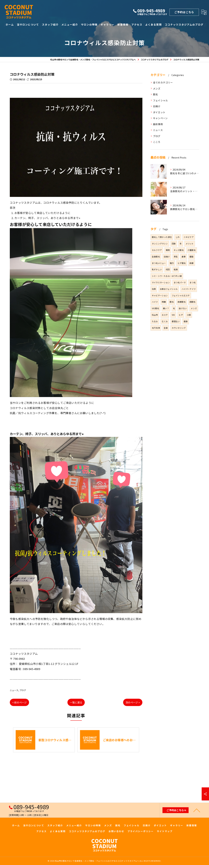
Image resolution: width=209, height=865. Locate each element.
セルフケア (157, 250)
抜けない (183, 308)
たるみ (155, 321)
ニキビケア (189, 237)
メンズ (157, 88)
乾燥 (176, 269)
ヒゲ (181, 314)
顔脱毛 (193, 301)
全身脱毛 (156, 256)
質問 (168, 250)
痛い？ (166, 308)
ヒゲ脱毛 (182, 263)
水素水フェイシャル (169, 289)
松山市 (155, 314)
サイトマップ (165, 831)
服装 (191, 256)
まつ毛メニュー (159, 263)
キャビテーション (160, 295)
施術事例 (158, 124)
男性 (176, 256)
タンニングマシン (160, 243)
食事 (183, 256)
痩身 (186, 321)
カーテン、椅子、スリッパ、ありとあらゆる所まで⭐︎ (47, 218)
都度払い (176, 321)
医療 (191, 263)
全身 (166, 327)
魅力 (172, 263)
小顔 (189, 314)
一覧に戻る (76, 702)
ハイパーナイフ (189, 289)
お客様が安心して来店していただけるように (42, 213)
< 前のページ (19, 702)
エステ (165, 314)
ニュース (14, 690)
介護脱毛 (192, 250)
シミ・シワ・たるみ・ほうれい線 (167, 276)
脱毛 (155, 94)
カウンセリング (179, 327)
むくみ (165, 321)
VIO (173, 314)
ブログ (22, 690)
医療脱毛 (182, 301)
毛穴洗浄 (156, 327)
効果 (154, 289)
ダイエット (159, 112)
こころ (157, 142)
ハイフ (155, 301)
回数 (174, 243)
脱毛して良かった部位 (162, 237)
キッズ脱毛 (179, 250)
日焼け (157, 106)
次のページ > (133, 702)
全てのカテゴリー (163, 82)
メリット (190, 243)
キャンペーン (160, 118)
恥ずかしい (157, 269)
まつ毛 (193, 282)
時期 (164, 301)
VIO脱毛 (155, 308)
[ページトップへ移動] (196, 810)
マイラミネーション (161, 282)
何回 (168, 269)
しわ (178, 237)
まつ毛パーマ (180, 282)
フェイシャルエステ (181, 295)
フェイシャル (160, 100)
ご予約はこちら (184, 12)
